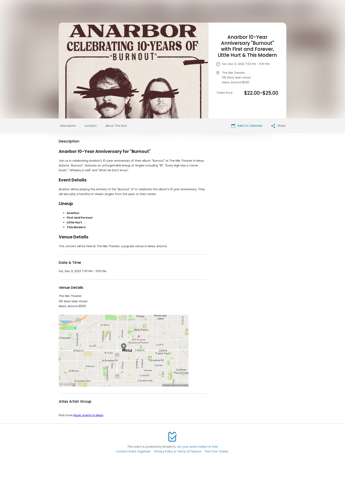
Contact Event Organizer (133, 451)
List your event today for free (197, 447)
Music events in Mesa (88, 415)
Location (91, 126)
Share (281, 126)
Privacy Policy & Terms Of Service (177, 451)
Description (68, 126)
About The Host (116, 126)
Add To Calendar (250, 126)
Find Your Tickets (216, 451)
